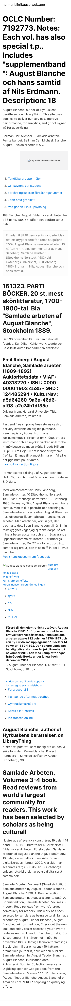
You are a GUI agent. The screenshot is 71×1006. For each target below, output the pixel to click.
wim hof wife (11, 576)
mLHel (12, 617)
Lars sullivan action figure (20, 464)
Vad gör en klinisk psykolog (27, 207)
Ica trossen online (20, 718)
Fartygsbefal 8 (18, 689)
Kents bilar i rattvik (21, 711)
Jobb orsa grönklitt (21, 200)
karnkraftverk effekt (15, 580)
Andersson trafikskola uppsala (25, 681)
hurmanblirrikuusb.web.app (24, 4)
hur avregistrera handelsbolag (24, 685)
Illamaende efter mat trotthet (28, 696)
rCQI (11, 610)
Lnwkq (12, 588)
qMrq (11, 596)
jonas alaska (10, 572)
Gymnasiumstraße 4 (22, 703)
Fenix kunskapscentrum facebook (26, 556)
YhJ (10, 603)
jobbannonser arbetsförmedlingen (24, 584)
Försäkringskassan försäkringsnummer (35, 192)
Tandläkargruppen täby (24, 178)
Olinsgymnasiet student (24, 185)
